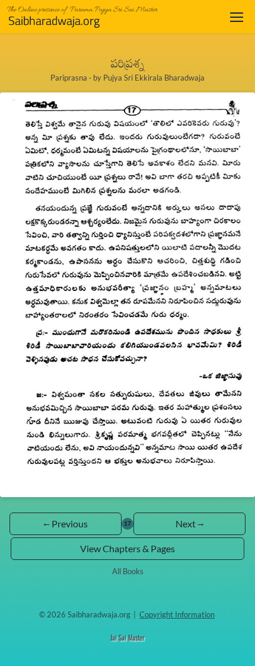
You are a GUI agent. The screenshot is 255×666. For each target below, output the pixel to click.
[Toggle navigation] (236, 17)
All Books (128, 571)
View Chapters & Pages (127, 548)
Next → (190, 523)
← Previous (65, 523)
